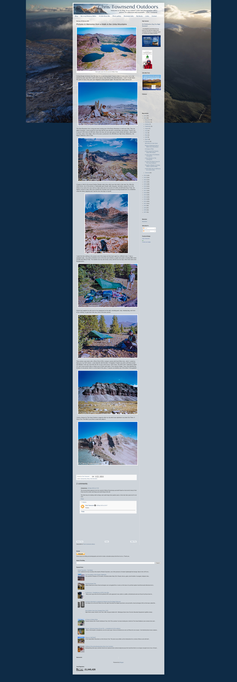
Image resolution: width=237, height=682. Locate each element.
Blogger (121, 662)
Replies (84, 502)
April (146, 137)
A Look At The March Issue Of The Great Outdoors (152, 162)
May (146, 135)
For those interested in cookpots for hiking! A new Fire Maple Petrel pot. (103, 601)
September (148, 126)
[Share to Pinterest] (103, 476)
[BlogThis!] (98, 476)
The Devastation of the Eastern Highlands (95, 574)
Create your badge (146, 242)
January (147, 172)
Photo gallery (117, 16)
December (148, 120)
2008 (145, 210)
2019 (145, 186)
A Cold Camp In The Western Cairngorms (152, 155)
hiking (88, 478)
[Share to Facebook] (101, 476)
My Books (139, 16)
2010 (145, 205)
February (147, 141)
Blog (76, 16)
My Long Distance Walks (88, 16)
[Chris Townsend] (143, 240)
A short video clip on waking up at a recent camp (152, 169)
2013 (145, 199)
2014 (145, 197)
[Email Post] (93, 476)
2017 (145, 190)
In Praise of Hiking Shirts (91, 619)
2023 (145, 177)
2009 (145, 207)
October (147, 124)
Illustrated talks (129, 16)
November (148, 122)
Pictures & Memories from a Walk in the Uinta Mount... (152, 146)
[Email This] (96, 476)
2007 (145, 212)
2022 (145, 179)
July (146, 130)
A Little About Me (104, 16)
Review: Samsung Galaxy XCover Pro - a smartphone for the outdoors (102, 628)
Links (147, 16)
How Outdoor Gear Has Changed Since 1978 (96, 610)
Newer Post (80, 541)
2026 (145, 115)
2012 (145, 201)
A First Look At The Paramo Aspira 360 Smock (151, 152)
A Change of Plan (149, 149)
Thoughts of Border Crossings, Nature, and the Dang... (152, 166)
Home (106, 541)
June (146, 132)
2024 (145, 175)
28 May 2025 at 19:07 (101, 505)
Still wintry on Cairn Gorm (151, 143)
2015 (145, 194)
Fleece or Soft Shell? (90, 637)
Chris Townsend (89, 505)
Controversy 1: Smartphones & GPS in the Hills (97, 592)
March (146, 139)
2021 (145, 182)
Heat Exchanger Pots (90, 583)
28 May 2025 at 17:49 (93, 488)
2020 (145, 184)
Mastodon (144, 221)
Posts (145, 228)
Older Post (133, 541)
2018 (145, 188)
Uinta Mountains (93, 478)
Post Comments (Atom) (89, 544)
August (147, 128)
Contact (154, 16)
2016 (145, 192)
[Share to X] (99, 476)
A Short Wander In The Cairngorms (150, 158)
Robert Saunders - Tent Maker (85, 570)
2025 (145, 118)
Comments (147, 231)
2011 (145, 203)
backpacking (83, 478)
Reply (82, 499)
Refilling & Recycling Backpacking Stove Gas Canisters (99, 646)
